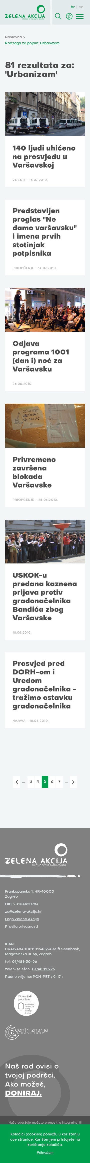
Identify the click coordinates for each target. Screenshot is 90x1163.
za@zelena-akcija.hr (23, 911)
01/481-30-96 (24, 962)
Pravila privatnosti (21, 926)
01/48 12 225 (43, 969)
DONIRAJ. (23, 1093)
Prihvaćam (45, 1152)
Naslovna (13, 37)
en (81, 7)
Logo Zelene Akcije (22, 919)
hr (73, 7)
